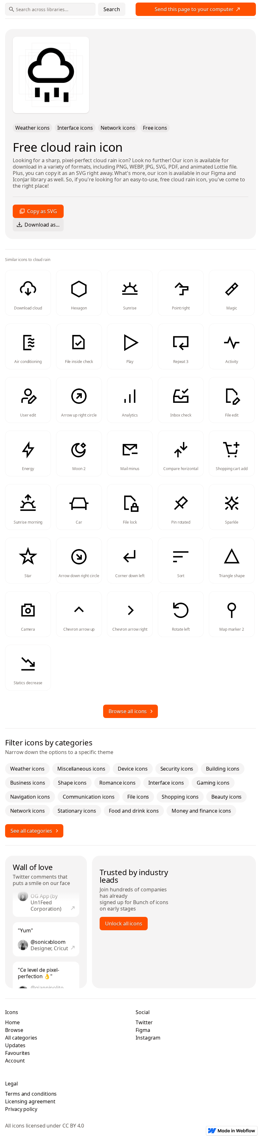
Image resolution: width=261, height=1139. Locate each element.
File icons (138, 796)
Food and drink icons (134, 810)
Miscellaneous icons (81, 768)
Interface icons (75, 127)
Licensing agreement (30, 1101)
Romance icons (117, 782)
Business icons (27, 782)
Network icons (118, 127)
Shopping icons (180, 796)
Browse (14, 1030)
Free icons (155, 127)
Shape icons (72, 782)
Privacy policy (21, 1109)
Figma (143, 1030)
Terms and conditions (31, 1093)
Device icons (132, 768)
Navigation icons (30, 796)
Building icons (222, 768)
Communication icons (89, 796)
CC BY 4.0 (73, 1125)
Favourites (17, 1052)
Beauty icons (226, 796)
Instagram (148, 1037)
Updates (15, 1045)
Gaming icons (213, 782)
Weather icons (32, 127)
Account (15, 1060)
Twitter (21, 877)
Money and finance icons (201, 810)
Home (12, 1022)
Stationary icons (77, 810)
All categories (21, 1037)
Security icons (177, 768)
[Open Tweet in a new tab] (73, 903)
